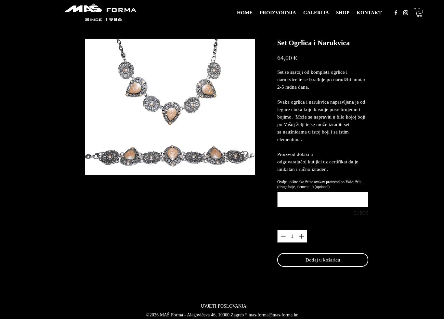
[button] (419, 12)
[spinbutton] (292, 236)
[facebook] (396, 12)
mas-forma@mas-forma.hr (273, 315)
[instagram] (405, 12)
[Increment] (302, 236)
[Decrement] (282, 236)
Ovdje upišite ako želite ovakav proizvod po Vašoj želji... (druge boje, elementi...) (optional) (320, 184)
